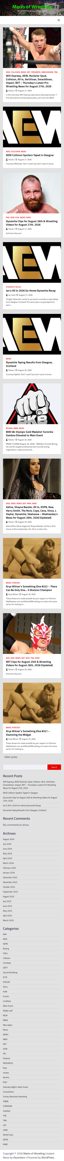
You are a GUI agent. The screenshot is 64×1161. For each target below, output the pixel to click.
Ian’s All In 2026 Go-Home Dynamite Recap (31, 291)
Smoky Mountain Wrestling (15, 1096)
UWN (5, 1129)
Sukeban (7, 1110)
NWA (5, 1039)
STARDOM (7, 1106)
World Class (8, 1134)
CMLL (5, 953)
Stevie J (11, 90)
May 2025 (7, 910)
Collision (15, 72)
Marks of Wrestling (32, 6)
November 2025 (10, 882)
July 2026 (7, 843)
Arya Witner (13, 594)
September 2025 (10, 891)
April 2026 (7, 858)
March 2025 (8, 920)
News (23, 72)
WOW (5, 1139)
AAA (8, 217)
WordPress (47, 1157)
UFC (5, 1125)
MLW (5, 1015)
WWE (28, 217)
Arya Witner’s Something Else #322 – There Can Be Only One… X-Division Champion (31, 588)
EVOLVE (6, 981)
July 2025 (7, 901)
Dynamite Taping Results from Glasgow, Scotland (29, 364)
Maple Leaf (8, 1010)
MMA (16, 428)
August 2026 (8, 839)
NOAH (5, 1034)
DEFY (5, 967)
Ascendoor (19, 1157)
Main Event (8, 1005)
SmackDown (47, 72)
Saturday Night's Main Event (15, 1086)
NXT (28, 72)
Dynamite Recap (13, 287)
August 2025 (8, 896)
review (6, 1072)
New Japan (7, 1024)
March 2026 (8, 863)
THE (5, 1115)
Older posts (10, 757)
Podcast (16, 583)
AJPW (5, 943)
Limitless (7, 1001)
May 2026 (7, 853)
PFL (4, 1053)
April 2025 (7, 915)
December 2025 (10, 877)
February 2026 (9, 867)
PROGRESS (35, 72)
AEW (8, 72)
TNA (56, 72)
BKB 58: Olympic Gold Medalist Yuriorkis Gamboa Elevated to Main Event (29, 433)
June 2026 (7, 848)
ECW (17, 217)
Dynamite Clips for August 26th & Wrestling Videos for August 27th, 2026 (32, 223)
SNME (5, 1101)
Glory (5, 986)
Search (54, 767)
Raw (29, 503)
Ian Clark (11, 295)
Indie (13, 503)
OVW (5, 1048)
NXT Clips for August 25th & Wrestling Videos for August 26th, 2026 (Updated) (29, 663)
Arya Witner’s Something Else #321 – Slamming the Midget (28, 733)
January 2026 (9, 872)
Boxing (9, 428)
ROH (28, 658)
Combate (7, 962)
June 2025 (7, 906)
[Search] (59, 20)
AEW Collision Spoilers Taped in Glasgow (30, 155)
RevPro (6, 1077)
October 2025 (9, 886)
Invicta (6, 996)
